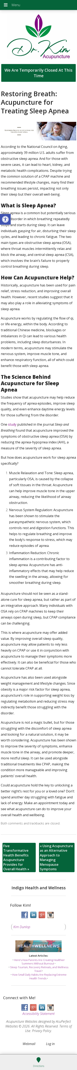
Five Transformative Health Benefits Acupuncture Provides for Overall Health (16, 857)
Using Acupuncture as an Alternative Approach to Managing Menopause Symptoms (56, 857)
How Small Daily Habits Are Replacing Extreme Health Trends (39, 976)
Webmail (29, 1043)
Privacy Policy (41, 1030)
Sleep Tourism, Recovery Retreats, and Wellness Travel (39, 969)
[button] (5, 219)
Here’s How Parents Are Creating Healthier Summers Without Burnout (39, 961)
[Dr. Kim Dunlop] (38, 37)
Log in (50, 1043)
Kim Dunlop (21, 927)
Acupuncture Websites (21, 1021)
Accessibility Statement (38, 1013)
